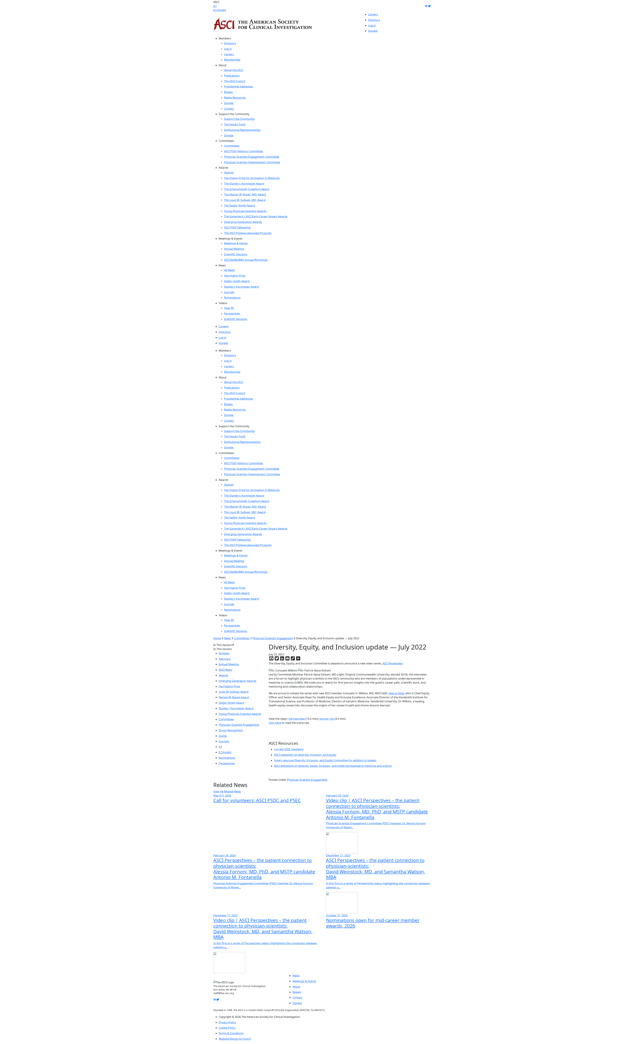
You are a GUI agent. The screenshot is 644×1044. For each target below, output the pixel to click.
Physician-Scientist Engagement (273, 638)
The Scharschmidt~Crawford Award (246, 189)
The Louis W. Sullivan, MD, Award (244, 200)
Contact (229, 108)
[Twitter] (429, 6)
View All (229, 308)
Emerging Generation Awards (237, 681)
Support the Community (239, 119)
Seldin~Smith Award (237, 281)
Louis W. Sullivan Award (233, 692)
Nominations (232, 297)
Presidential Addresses (238, 86)
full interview (296, 719)
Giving (223, 736)
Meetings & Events (236, 243)
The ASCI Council (234, 81)
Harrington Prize (234, 275)
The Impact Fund (234, 124)
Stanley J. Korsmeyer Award (241, 287)
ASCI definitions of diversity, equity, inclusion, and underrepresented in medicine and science (333, 766)
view (391, 693)
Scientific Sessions (235, 254)
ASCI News (225, 670)
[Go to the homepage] (262, 24)
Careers (373, 14)
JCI (215, 6)
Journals (229, 292)
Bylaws (228, 92)
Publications (232, 75)
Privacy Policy (227, 1022)
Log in (372, 25)
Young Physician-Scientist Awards (245, 211)
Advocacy (225, 659)
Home (217, 638)
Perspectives (232, 313)
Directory (374, 20)
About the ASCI (233, 70)
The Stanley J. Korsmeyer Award (244, 183)
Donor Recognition (231, 730)
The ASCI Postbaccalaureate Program (248, 233)
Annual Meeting (234, 249)
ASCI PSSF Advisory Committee (243, 151)
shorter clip (326, 719)
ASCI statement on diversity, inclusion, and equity (305, 755)
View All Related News (227, 791)
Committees (231, 146)
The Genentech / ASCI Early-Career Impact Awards (255, 216)
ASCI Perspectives (393, 663)
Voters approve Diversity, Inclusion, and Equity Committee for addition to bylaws (325, 760)
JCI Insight (219, 10)
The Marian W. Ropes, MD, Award (245, 194)
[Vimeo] (426, 6)
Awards (229, 172)
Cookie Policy (227, 1028)
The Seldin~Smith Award (239, 205)
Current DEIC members (289, 749)
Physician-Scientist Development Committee (252, 162)
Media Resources (235, 97)
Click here (275, 723)
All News (229, 270)
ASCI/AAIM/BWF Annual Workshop (245, 260)
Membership (232, 60)
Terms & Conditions (231, 1033)
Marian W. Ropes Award (234, 697)
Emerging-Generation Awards (243, 222)
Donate (373, 31)
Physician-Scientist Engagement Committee (251, 157)
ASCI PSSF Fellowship (237, 227)
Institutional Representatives (242, 130)
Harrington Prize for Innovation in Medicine (252, 178)
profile (398, 693)
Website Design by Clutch (235, 1039)
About (296, 987)
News (227, 638)
